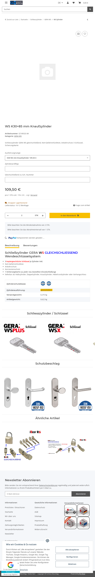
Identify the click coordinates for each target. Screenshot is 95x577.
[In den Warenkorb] (7, 27)
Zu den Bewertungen (10, 569)
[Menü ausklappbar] (6, 1)
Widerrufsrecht (41, 529)
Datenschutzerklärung (48, 485)
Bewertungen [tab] (30, 245)
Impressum (39, 520)
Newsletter (9, 534)
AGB (36, 512)
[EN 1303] (48, 283)
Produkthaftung (41, 525)
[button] (68, 2)
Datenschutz (23, 570)
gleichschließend (46, 290)
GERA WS (18, 136)
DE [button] (59, 2)
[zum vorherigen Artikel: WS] (87, 19)
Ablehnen (72, 564)
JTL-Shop (82, 574)
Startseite (9, 512)
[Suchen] (90, 9)
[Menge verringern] (8, 215)
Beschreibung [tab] (12, 245)
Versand (33, 195)
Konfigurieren (72, 557)
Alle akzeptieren (72, 550)
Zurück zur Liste (12, 19)
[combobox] (47, 158)
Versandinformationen (14, 529)
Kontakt (8, 520)
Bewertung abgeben (11, 574)
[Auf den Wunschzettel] (85, 33)
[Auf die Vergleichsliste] (78, 33)
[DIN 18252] (42, 283)
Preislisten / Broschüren (15, 507)
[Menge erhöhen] (42, 215)
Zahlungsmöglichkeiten (14, 525)
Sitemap (38, 516)
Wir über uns (10, 516)
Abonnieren (81, 494)
